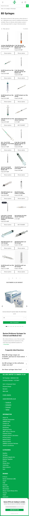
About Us (5, 417)
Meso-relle (6, 487)
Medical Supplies (8, 459)
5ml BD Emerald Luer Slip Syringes (7, 97)
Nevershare (6, 489)
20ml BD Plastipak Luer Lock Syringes (6, 192)
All (5, 10)
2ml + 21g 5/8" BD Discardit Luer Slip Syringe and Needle (6, 144)
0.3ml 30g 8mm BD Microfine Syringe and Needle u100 (19, 49)
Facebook (8, 402)
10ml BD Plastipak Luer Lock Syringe (20, 168)
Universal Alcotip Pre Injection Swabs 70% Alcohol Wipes (13, 310)
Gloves (5, 461)
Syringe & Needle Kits (9, 457)
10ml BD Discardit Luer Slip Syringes (19, 264)
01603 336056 (7, 395)
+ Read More (6, 342)
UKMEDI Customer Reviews (10, 443)
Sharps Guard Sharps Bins (10, 491)
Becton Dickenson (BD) (9, 479)
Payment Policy (7, 433)
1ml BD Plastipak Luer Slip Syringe (19, 97)
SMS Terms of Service (9, 431)
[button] (2, 2)
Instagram (8, 405)
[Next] (25, 304)
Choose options (7, 56)
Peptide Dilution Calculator (10, 435)
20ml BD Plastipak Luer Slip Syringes (20, 241)
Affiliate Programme (8, 419)
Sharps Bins (6, 463)
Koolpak (5, 485)
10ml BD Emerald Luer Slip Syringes (6, 121)
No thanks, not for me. (14, 513)
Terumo (5, 493)
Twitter (7, 409)
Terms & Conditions (8, 445)
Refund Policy (7, 439)
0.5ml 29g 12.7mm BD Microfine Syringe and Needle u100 (19, 144)
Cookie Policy (6, 425)
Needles (5, 453)
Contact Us (6, 423)
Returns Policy (7, 441)
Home (2, 10)
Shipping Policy (7, 429)
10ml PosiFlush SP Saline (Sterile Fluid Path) (20, 121)
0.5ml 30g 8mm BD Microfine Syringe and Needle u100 (19, 74)
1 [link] (8, 276)
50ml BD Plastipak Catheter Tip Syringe (19, 192)
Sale (4, 469)
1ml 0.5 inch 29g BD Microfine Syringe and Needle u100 (6, 169)
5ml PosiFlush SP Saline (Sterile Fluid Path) (20, 215)
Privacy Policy (7, 437)
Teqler (4, 495)
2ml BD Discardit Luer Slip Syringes (7, 264)
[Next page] (19, 276)
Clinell (4, 481)
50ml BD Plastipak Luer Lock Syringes (6, 241)
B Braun (5, 477)
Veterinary (5, 465)
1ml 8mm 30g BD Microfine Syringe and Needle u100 (6, 49)
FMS (4, 483)
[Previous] (2, 304)
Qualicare (5, 497)
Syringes (8, 10)
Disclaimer (6, 427)
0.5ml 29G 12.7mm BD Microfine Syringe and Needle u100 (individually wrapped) (7, 216)
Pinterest (8, 407)
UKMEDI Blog (6, 421)
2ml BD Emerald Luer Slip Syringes (7, 73)
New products (7, 467)
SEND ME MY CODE (14, 510)
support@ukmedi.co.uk (9, 399)
